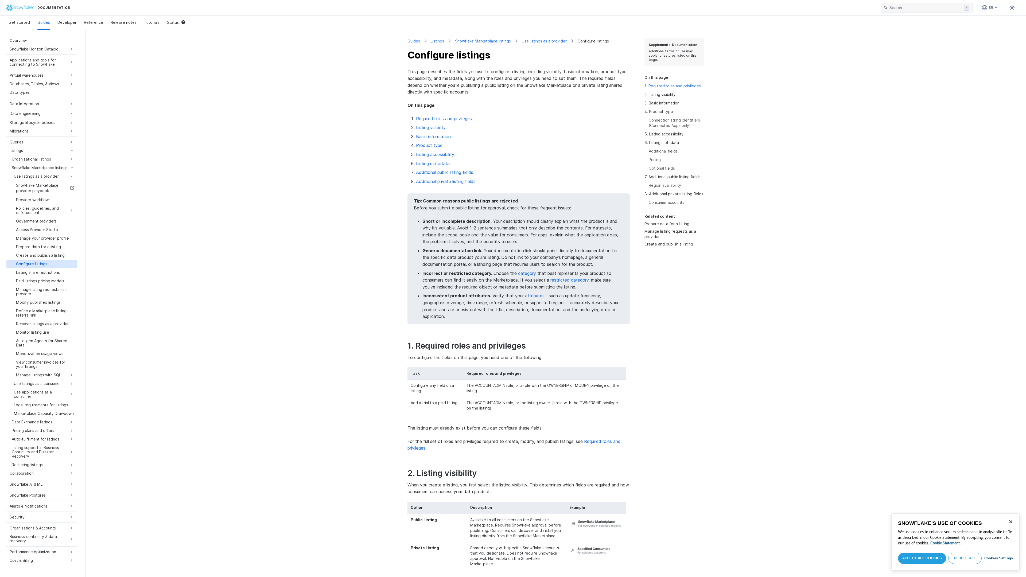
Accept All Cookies (922, 558)
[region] (955, 542)
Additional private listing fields (446, 181)
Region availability (665, 185)
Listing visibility (431, 127)
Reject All (965, 558)
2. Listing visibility (659, 94)
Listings (437, 41)
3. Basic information (661, 103)
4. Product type (658, 111)
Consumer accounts (666, 202)
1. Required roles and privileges (672, 86)
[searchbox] (925, 8)
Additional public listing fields (444, 172)
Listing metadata (433, 163)
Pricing (655, 159)
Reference (93, 22)
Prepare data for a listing (666, 223)
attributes (535, 295)
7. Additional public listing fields (672, 176)
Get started (19, 22)
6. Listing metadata (661, 142)
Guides (43, 22)
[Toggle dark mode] (1012, 7)
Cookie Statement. (945, 543)
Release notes (124, 22)
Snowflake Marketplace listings (483, 41)
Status (173, 22)
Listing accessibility (435, 154)
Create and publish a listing (668, 244)
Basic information (433, 136)
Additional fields (663, 151)
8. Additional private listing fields (673, 194)
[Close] (1011, 522)
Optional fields (662, 168)
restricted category (569, 280)
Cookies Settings (998, 558)
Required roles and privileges (444, 118)
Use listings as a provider (544, 41)
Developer (66, 22)
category (527, 273)
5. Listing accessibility (663, 134)
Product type (429, 145)
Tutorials (152, 22)
